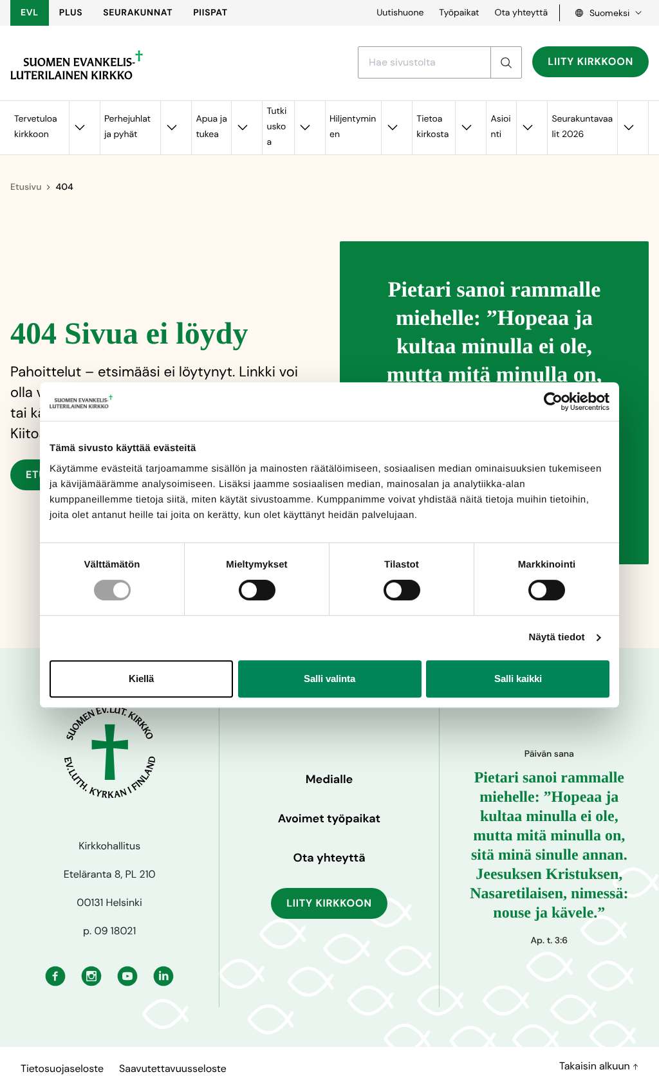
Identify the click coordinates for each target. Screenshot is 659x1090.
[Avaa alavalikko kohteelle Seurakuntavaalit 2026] (628, 127)
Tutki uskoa (276, 127)
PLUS (70, 13)
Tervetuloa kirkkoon (35, 126)
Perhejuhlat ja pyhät (127, 126)
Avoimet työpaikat (329, 818)
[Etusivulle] (76, 65)
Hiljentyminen (353, 126)
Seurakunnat (137, 13)
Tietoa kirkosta (432, 126)
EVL (30, 13)
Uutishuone (399, 13)
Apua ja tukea (211, 126)
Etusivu (25, 187)
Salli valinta (329, 678)
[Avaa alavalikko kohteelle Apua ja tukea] (242, 127)
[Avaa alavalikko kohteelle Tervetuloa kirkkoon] (80, 127)
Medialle (329, 779)
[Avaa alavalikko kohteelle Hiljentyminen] (392, 127)
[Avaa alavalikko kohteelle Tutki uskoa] (305, 127)
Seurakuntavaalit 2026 (582, 126)
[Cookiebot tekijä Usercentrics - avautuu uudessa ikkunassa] (553, 401)
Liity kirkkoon (590, 61)
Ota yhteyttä (521, 13)
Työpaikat (459, 13)
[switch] (257, 590)
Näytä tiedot (557, 637)
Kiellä (141, 678)
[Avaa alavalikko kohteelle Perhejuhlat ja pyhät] (171, 127)
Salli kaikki (518, 678)
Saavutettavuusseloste (173, 1068)
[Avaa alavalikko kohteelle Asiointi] (527, 127)
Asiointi (500, 126)
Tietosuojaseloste (62, 1068)
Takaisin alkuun (596, 1066)
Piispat (210, 13)
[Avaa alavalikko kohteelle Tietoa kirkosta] (466, 127)
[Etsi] (505, 62)
